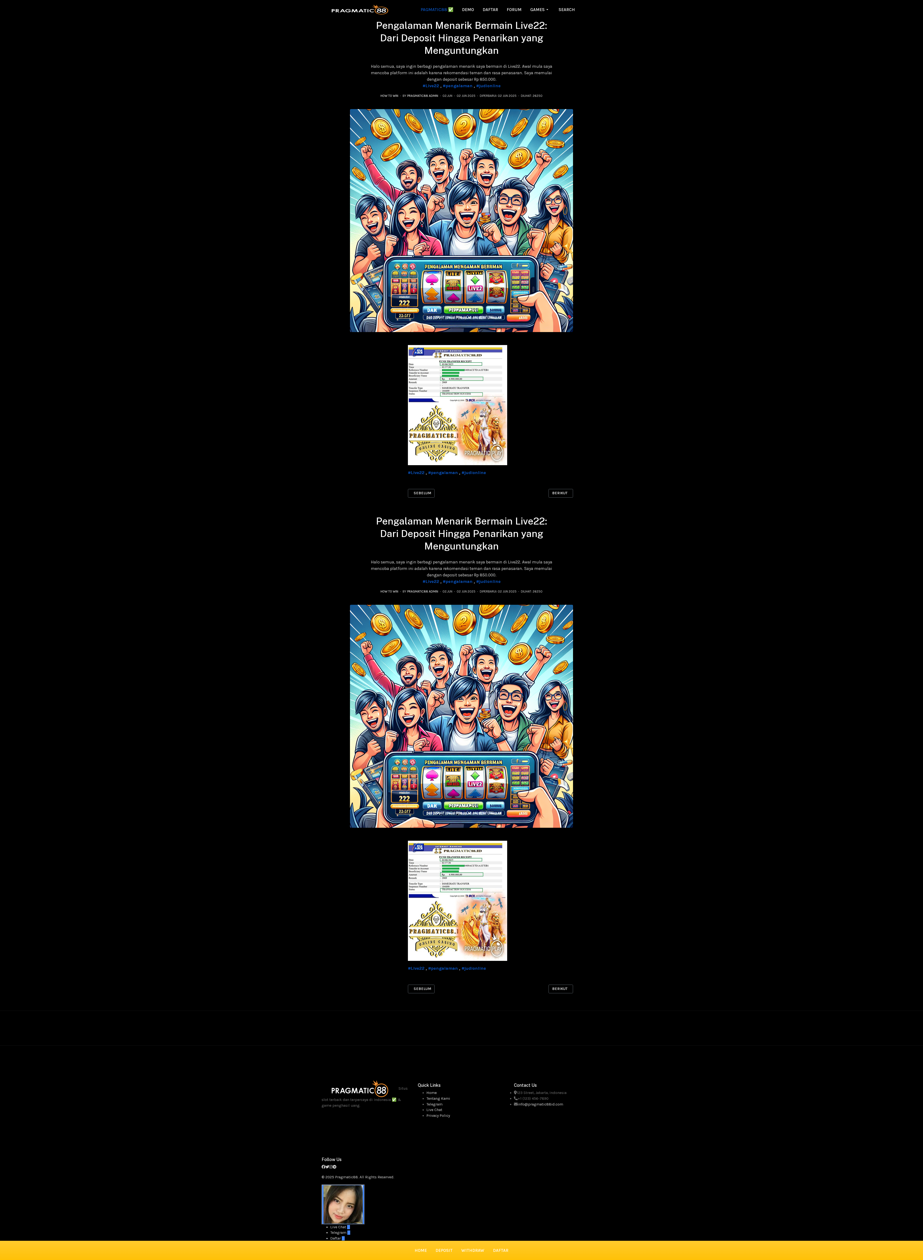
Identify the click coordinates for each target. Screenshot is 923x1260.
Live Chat (434, 1110)
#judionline (488, 85)
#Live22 (431, 85)
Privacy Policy (438, 1115)
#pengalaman (458, 85)
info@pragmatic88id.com (540, 1104)
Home (431, 1093)
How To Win (389, 96)
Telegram (434, 1104)
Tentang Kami (438, 1098)
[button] (540, 9)
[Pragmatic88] (360, 9)
